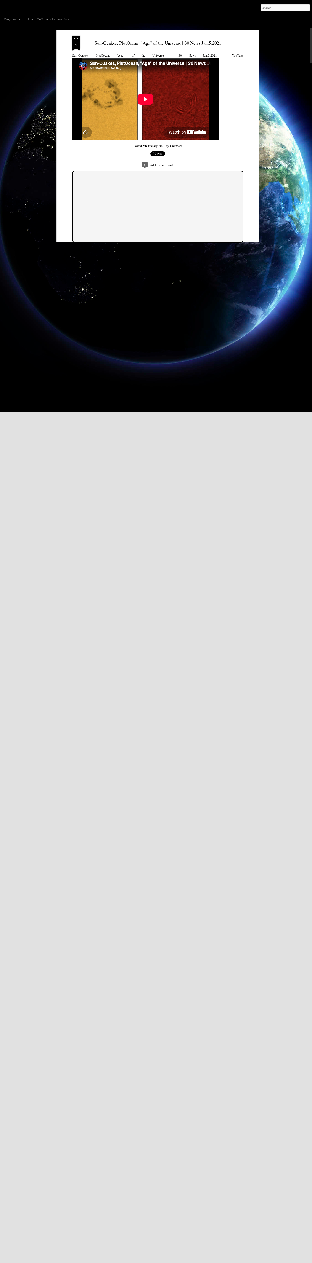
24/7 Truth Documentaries (54, 19)
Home (30, 19)
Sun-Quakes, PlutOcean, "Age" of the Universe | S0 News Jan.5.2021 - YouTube (157, 55)
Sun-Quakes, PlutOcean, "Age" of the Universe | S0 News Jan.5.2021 (158, 43)
